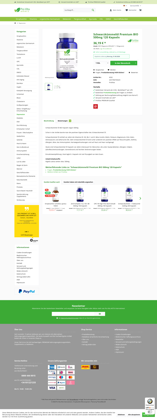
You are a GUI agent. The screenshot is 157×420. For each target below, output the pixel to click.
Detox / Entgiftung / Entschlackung (24, 110)
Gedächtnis (21, 136)
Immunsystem (22, 151)
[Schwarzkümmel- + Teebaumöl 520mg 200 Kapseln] (129, 194)
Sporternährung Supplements (22, 195)
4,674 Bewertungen (27, 235)
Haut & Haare (21, 143)
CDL (18, 69)
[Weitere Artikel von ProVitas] (133, 40)
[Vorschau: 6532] (48, 86)
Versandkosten (73, 399)
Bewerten (134, 72)
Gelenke (19, 140)
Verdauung (21, 200)
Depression (21, 114)
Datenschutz (21, 274)
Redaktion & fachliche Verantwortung (95, 337)
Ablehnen (121, 415)
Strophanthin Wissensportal (81, 402)
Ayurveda (20, 65)
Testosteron (21, 54)
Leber (19, 158)
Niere (19, 183)
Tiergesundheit (22, 51)
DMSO (19, 72)
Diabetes (20, 118)
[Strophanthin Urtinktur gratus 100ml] (55, 194)
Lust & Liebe (21, 162)
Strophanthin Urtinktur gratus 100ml (55, 205)
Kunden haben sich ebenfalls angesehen (78, 182)
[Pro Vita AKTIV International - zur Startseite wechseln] (29, 10)
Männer (19, 169)
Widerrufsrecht (22, 271)
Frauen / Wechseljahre (25, 133)
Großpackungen (22, 105)
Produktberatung (88, 334)
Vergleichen (99, 70)
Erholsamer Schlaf (23, 129)
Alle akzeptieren (134, 415)
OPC (18, 61)
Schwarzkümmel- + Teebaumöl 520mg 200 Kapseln (129, 205)
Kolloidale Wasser (23, 76)
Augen (19, 87)
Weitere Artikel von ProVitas (57, 172)
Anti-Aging (20, 80)
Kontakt (19, 263)
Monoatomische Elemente (26, 176)
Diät (18, 122)
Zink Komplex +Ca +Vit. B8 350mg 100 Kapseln (80, 205)
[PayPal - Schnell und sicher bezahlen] (27, 291)
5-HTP (19, 58)
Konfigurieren (148, 415)
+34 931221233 (28, 382)
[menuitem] (135, 5)
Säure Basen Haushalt (24, 191)
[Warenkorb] (140, 10)
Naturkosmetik (22, 180)
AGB (18, 280)
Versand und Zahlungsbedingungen (25, 267)
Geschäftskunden (23, 172)
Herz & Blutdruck (23, 147)
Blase (19, 98)
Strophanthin (21, 36)
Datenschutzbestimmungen (70, 318)
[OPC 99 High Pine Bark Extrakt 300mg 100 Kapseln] (104, 194)
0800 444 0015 (28, 375)
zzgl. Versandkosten (106, 49)
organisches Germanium (25, 43)
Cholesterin (21, 101)
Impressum (21, 283)
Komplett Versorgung (24, 91)
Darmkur (20, 83)
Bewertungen (64, 121)
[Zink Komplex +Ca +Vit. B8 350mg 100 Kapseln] (80, 194)
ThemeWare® (101, 402)
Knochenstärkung (23, 154)
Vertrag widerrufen (23, 277)
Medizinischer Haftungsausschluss (24, 256)
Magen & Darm (22, 165)
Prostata (20, 187)
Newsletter (119, 339)
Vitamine (20, 40)
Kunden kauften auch (52, 182)
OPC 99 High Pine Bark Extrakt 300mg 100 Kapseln (104, 205)
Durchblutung (22, 125)
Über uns (20, 260)
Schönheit (20, 94)
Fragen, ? (109, 72)
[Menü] (153, 399)
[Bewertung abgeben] (110, 40)
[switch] (150, 412)
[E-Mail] (95, 106)
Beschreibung (49, 121)
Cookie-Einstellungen (24, 253)
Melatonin (20, 47)
